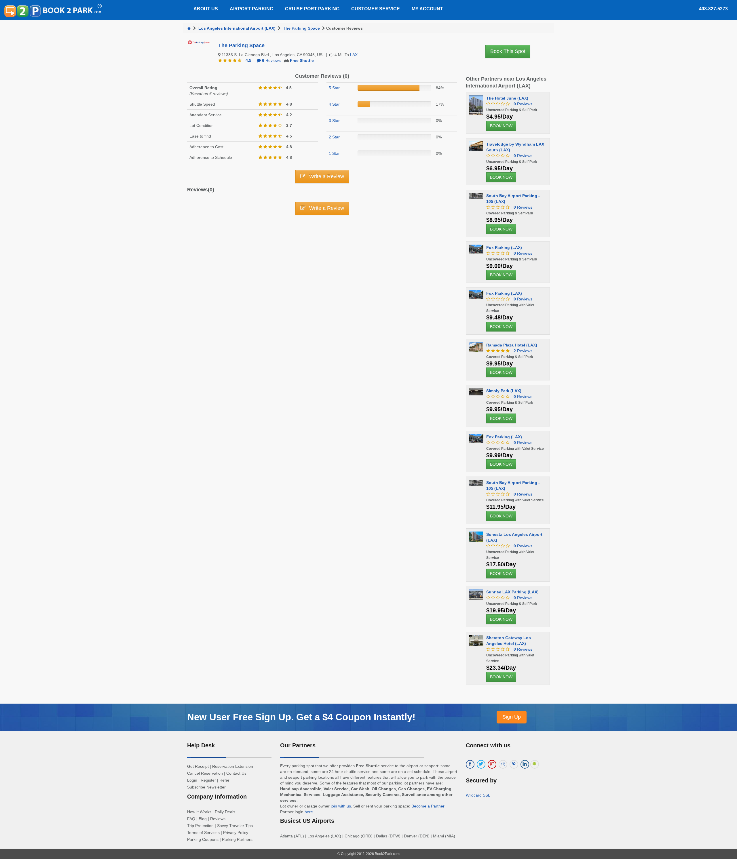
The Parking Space (301, 28)
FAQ (191, 818)
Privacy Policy (235, 832)
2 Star (334, 137)
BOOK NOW (501, 125)
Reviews (271, 60)
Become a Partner (428, 806)
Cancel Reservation (205, 773)
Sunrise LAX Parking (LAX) (512, 592)
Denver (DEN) (417, 836)
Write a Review (326, 176)
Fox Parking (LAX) (504, 247)
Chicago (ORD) (359, 836)
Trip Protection (200, 825)
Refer (224, 780)
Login (192, 780)
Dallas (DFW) (388, 836)
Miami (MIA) (444, 836)
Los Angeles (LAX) (324, 836)
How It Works (199, 812)
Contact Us (236, 773)
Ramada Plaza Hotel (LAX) (511, 345)
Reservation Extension (232, 766)
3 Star (334, 120)
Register (208, 780)
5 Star (334, 87)
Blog (203, 818)
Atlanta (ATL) (292, 836)
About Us (205, 8)
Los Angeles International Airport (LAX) (237, 28)
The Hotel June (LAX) (507, 98)
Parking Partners (237, 839)
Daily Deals (225, 812)
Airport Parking (251, 8)
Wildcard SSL (478, 795)
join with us (341, 806)
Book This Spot (507, 51)
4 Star (334, 104)
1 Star (334, 153)
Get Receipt (198, 766)
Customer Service (375, 8)
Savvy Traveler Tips (235, 825)
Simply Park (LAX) (503, 390)
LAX (354, 54)
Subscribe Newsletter (206, 787)
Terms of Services (203, 832)
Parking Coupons (203, 839)
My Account (427, 8)
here (309, 812)
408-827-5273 (713, 8)
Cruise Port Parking (312, 8)
